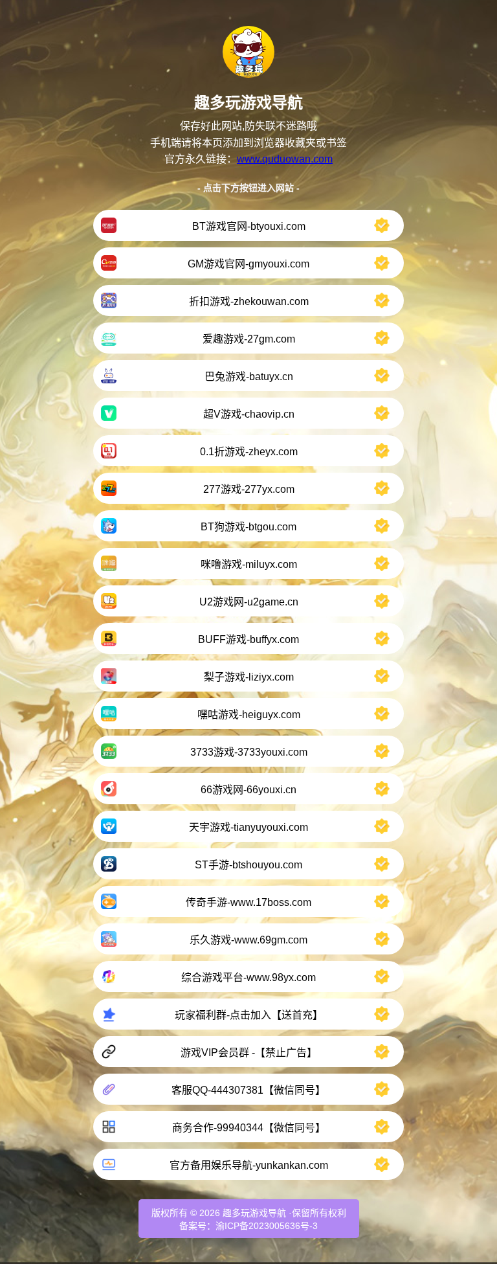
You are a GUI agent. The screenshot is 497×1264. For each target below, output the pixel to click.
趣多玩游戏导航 (254, 1213)
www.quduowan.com (285, 158)
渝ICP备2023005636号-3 (266, 1226)
